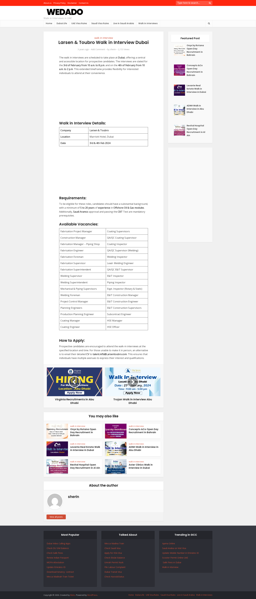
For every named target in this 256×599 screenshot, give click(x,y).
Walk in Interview (170, 567)
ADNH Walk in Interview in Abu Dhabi (143, 448)
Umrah (108, 562)
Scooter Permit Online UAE (175, 557)
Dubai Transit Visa (113, 571)
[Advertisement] (103, 100)
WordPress (92, 595)
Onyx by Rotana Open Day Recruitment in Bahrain (83, 432)
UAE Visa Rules (79, 23)
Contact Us (83, 3)
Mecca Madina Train (114, 543)
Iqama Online (168, 543)
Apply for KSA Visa (113, 553)
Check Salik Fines (55, 553)
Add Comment (98, 49)
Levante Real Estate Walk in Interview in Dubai (85, 448)
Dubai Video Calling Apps (58, 543)
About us (48, 3)
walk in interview (103, 37)
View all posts (56, 516)
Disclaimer (72, 3)
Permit (115, 562)
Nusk (121, 562)
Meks (72, 595)
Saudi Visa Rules (100, 23)
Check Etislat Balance (114, 557)
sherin (113, 49)
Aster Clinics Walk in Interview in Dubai (141, 466)
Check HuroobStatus (114, 576)
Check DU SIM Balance (58, 548)
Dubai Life (62, 23)
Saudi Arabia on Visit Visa (174, 548)
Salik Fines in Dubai (171, 562)
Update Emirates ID (56, 567)
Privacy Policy (59, 3)
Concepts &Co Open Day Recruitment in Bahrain (143, 431)
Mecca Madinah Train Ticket (60, 576)
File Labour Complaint (114, 567)
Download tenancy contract (61, 571)
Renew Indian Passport (58, 557)
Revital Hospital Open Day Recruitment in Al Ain (85, 466)
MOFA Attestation (55, 562)
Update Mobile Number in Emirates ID (180, 553)
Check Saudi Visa (112, 548)
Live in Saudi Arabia (123, 23)
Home (49, 23)
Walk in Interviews (148, 23)
